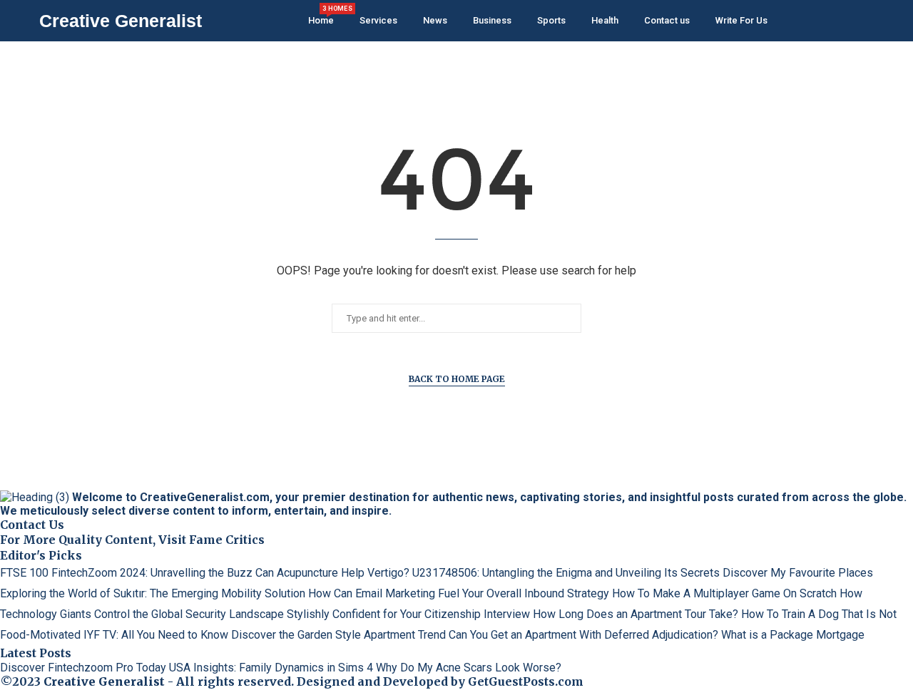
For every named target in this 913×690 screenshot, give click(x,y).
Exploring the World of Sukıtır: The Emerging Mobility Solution (152, 593)
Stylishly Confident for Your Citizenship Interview (408, 614)
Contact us (667, 20)
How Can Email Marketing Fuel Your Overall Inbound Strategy (458, 593)
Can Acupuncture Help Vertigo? (332, 573)
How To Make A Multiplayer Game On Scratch (724, 593)
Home (321, 15)
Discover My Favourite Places (798, 573)
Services (378, 20)
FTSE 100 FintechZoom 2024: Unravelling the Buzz (126, 573)
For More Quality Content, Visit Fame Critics (132, 539)
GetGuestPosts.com (525, 681)
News (435, 20)
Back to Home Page (457, 379)
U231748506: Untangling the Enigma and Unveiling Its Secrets (566, 573)
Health (604, 20)
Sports (551, 20)
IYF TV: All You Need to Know (155, 635)
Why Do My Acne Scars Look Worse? (468, 667)
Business (492, 20)
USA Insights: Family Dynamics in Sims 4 (271, 667)
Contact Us (32, 525)
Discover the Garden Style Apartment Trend (338, 635)
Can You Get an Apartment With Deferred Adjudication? (583, 635)
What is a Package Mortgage (792, 635)
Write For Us (741, 20)
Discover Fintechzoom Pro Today (83, 667)
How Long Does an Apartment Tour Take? (635, 614)
